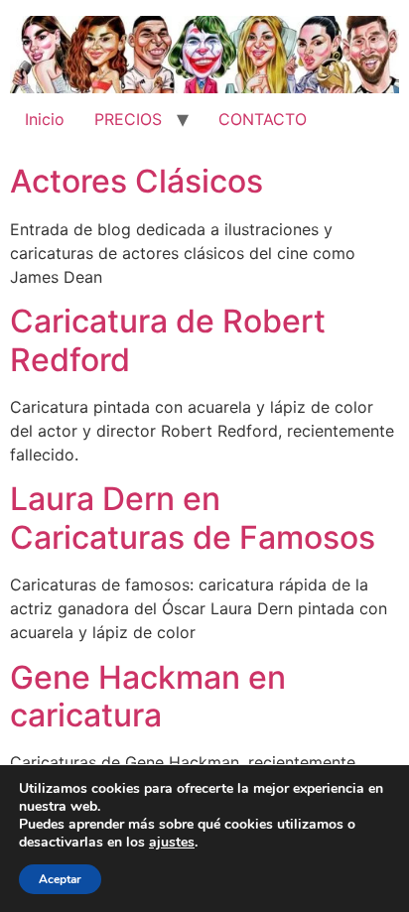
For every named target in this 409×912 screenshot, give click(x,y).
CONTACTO (262, 119)
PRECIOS (128, 119)
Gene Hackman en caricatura (148, 696)
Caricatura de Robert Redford (168, 340)
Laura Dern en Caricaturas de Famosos (192, 517)
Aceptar (60, 879)
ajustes (172, 842)
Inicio (45, 119)
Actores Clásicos (136, 181)
